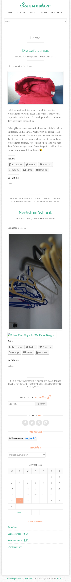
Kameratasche (44, 201)
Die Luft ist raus (35, 50)
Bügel (11, 384)
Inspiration (30, 201)
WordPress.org (15, 546)
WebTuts (59, 578)
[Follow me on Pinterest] (39, 423)
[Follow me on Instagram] (46, 423)
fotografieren (36, 384)
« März (19, 512)
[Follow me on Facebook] (25, 423)
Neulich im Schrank (35, 212)
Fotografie (43, 199)
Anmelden (13, 527)
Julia (21, 57)
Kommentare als (18, 540)
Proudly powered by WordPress (20, 578)
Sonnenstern (35, 5)
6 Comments (48, 218)
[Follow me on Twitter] (32, 423)
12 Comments (49, 57)
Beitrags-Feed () (18, 533)
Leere (56, 201)
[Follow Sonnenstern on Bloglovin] (22, 440)
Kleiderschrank (53, 384)
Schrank (38, 387)
